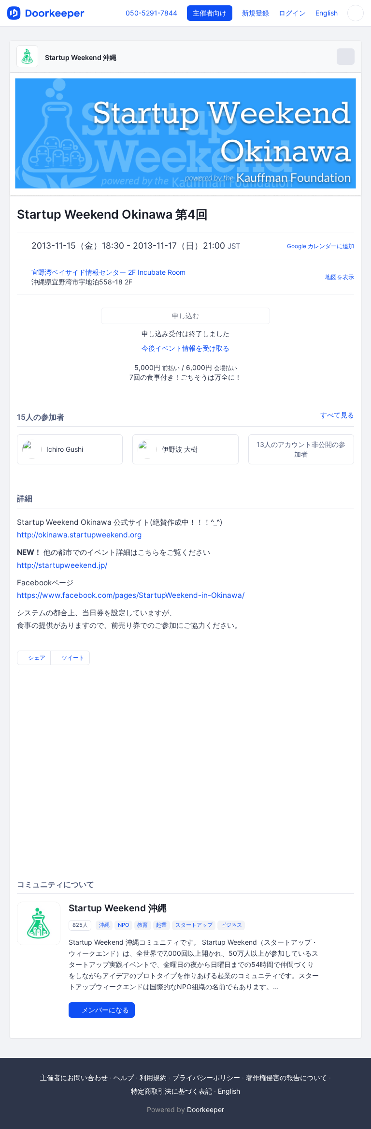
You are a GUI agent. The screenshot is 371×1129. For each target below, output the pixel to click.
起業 (161, 925)
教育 (142, 925)
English (326, 13)
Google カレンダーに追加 (320, 246)
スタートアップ (194, 925)
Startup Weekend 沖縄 (80, 57)
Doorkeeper (205, 1109)
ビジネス (231, 925)
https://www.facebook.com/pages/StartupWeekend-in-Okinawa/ (130, 595)
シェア (36, 657)
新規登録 (255, 13)
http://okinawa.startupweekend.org (79, 534)
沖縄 (104, 925)
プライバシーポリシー (206, 1077)
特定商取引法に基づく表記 (171, 1091)
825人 (80, 925)
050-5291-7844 (151, 13)
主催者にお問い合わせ (74, 1077)
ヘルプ (124, 1077)
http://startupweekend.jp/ (62, 565)
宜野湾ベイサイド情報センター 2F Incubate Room (109, 272)
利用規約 (153, 1077)
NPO (123, 925)
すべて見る (337, 415)
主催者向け (210, 13)
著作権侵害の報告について (286, 1077)
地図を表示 (339, 277)
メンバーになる (104, 1010)
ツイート (72, 657)
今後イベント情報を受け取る (185, 348)
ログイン (292, 13)
